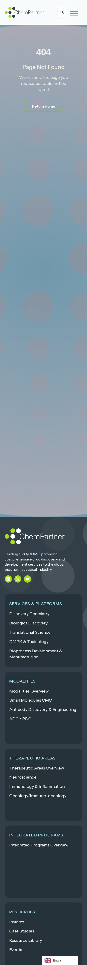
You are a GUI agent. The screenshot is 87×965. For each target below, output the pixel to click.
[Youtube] (27, 579)
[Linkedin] (8, 579)
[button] (74, 14)
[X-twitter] (18, 579)
